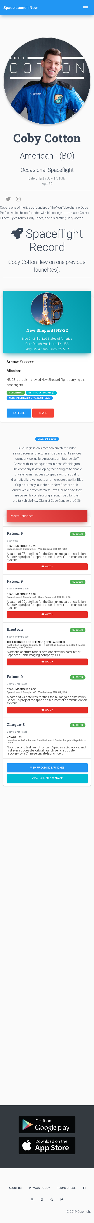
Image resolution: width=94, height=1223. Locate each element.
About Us (15, 1188)
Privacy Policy (39, 1188)
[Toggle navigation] (85, 7)
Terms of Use (66, 1188)
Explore (19, 412)
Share (43, 412)
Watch (48, 566)
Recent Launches (21, 516)
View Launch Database (47, 778)
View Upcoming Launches (47, 767)
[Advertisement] (47, 839)
